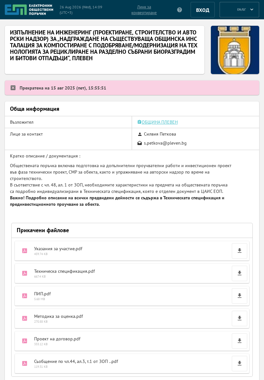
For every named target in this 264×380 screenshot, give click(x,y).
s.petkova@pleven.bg (165, 143)
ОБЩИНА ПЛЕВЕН (160, 122)
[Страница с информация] (180, 9)
